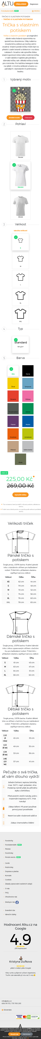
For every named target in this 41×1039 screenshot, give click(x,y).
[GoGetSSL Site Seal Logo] (33, 1016)
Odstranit (28, 118)
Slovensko (8, 1010)
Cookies (8, 880)
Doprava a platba (11, 871)
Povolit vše (14, 1034)
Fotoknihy (9, 841)
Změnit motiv (14, 118)
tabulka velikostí (20, 231)
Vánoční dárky (10, 914)
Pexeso (8, 849)
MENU (37, 11)
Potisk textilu (10, 857)
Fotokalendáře (7, 11)
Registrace (34, 4)
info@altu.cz (7, 1001)
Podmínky (9, 867)
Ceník (7, 863)
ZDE (28, 1038)
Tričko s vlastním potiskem (16, 17)
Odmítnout (26, 1034)
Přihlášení (21, 4)
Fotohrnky (9, 853)
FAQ (7, 893)
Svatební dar (10, 910)
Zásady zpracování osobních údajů (18, 884)
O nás (7, 888)
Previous (2, 973)
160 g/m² (20, 344)
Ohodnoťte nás (11, 897)
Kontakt (8, 875)
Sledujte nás (10, 902)
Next (39, 973)
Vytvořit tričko (20, 495)
